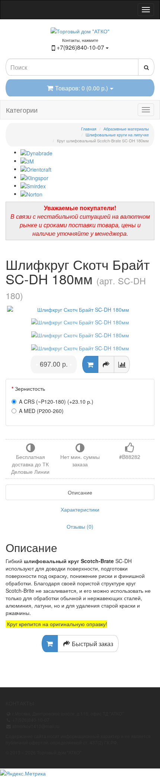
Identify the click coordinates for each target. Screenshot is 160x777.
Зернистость (30, 388)
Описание (80, 492)
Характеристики (80, 509)
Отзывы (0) (80, 526)
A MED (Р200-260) (41, 410)
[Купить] (90, 364)
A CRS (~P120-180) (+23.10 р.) (56, 401)
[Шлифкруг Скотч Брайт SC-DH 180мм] (80, 309)
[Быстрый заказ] (106, 364)
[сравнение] (122, 364)
